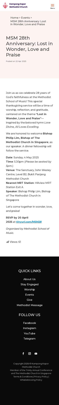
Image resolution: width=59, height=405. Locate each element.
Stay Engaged (30, 284)
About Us (29, 279)
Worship (29, 289)
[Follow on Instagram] (29, 353)
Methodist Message (29, 305)
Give (29, 299)
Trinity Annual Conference (39, 370)
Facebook (29, 323)
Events (25, 17)
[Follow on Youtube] (35, 353)
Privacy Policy (41, 376)
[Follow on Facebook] (23, 353)
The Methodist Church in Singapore (33, 373)
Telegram (29, 338)
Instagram (29, 328)
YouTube (29, 333)
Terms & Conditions (23, 376)
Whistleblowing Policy (31, 380)
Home (14, 17)
